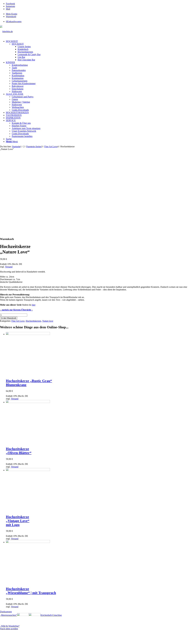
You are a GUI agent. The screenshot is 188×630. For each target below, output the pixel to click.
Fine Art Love (18, 321)
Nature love (47, 321)
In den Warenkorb (8, 318)
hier (33, 305)
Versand (8, 266)
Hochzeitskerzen (33, 321)
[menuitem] (97, 14)
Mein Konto (11, 14)
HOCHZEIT (18, 44)
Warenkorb (11, 16)
